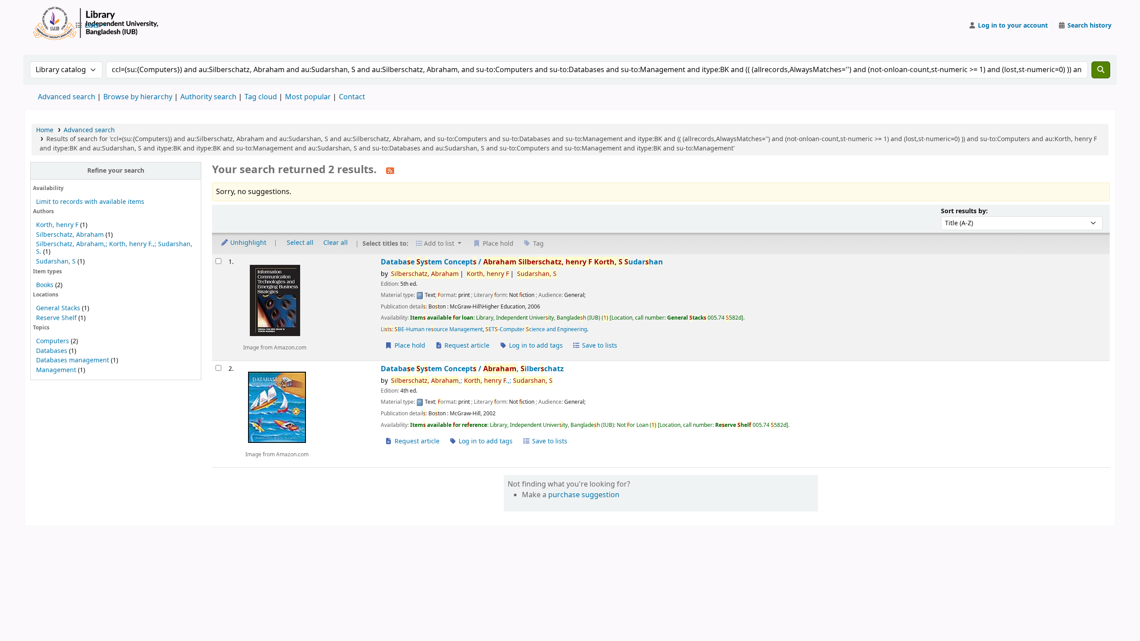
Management (56, 370)
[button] (90, 25)
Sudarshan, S (56, 261)
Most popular (308, 97)
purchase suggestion (583, 495)
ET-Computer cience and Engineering (536, 329)
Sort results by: (964, 211)
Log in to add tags (535, 345)
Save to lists (598, 345)
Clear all (335, 242)
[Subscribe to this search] (390, 170)
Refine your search (115, 170)
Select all (300, 242)
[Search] (1100, 69)
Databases (51, 351)
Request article (466, 345)
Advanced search (66, 97)
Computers (52, 341)
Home (44, 130)
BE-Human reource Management (439, 329)
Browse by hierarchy (137, 97)
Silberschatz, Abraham (70, 234)
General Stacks (58, 308)
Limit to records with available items (90, 202)
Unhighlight (247, 242)
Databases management (72, 360)
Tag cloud (260, 97)
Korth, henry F (57, 225)
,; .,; (472, 380)
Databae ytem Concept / (522, 262)
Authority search (208, 97)
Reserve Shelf (56, 318)
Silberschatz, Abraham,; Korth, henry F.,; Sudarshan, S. (114, 247)
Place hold (409, 345)
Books (44, 285)
